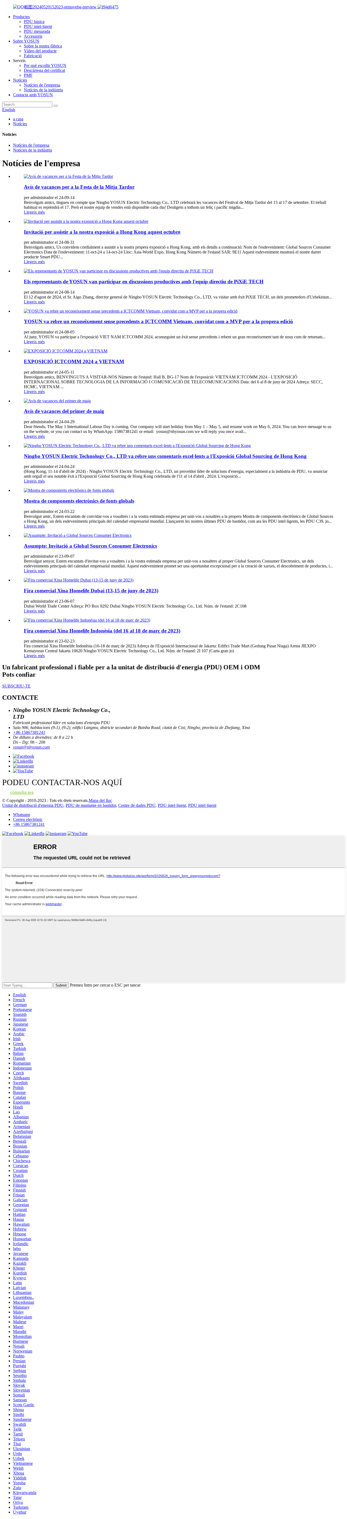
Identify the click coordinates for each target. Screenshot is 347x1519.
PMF (28, 75)
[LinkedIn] (34, 833)
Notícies (20, 80)
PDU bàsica (34, 21)
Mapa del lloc (100, 800)
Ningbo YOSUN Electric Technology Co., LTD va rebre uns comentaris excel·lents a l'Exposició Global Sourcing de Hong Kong (165, 456)
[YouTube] (78, 833)
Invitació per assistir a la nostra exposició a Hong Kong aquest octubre (102, 232)
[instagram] (56, 833)
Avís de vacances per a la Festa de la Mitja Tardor (79, 187)
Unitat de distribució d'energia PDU (32, 805)
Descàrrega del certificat (44, 70)
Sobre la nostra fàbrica (43, 46)
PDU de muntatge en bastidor (91, 805)
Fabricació (33, 55)
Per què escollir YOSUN (45, 65)
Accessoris (33, 36)
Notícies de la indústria (43, 90)
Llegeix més (34, 212)
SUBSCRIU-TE (16, 686)
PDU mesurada (37, 31)
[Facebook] (12, 833)
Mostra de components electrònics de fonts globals (79, 501)
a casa (18, 119)
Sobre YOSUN (26, 41)
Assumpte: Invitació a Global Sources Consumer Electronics (90, 546)
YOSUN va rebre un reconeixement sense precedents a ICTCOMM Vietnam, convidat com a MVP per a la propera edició (158, 321)
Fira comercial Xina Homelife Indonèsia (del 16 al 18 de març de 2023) (102, 631)
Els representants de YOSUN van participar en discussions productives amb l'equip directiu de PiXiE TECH (144, 281)
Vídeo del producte (40, 51)
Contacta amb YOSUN (33, 94)
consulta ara (22, 792)
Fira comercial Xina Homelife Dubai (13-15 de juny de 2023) (91, 590)
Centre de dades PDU (137, 805)
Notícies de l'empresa (42, 85)
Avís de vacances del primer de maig (64, 411)
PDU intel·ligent (38, 26)
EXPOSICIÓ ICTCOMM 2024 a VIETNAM (74, 361)
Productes (21, 16)
